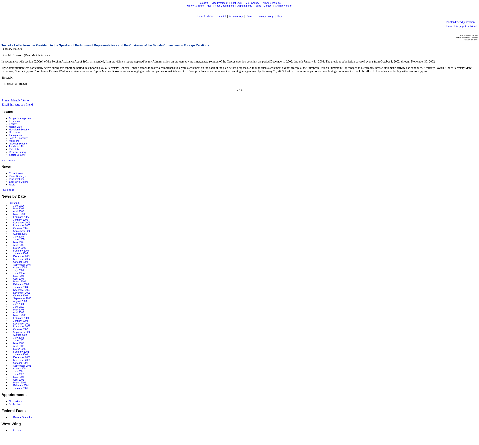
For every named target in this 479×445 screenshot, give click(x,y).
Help (279, 16)
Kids (209, 5)
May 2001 (18, 377)
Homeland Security (19, 129)
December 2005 (21, 222)
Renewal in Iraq (17, 152)
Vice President (220, 2)
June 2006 (19, 205)
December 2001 (21, 357)
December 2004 (21, 256)
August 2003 (20, 301)
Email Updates (205, 16)
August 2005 (20, 233)
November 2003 (21, 292)
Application (15, 404)
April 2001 (18, 379)
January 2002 (20, 354)
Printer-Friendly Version (460, 22)
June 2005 (19, 239)
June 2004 (19, 273)
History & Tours (195, 5)
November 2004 (21, 259)
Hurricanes (15, 132)
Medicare (14, 140)
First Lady (236, 2)
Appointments (244, 5)
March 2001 (19, 382)
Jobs (258, 5)
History (17, 430)
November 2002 (21, 326)
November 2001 (21, 360)
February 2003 (21, 318)
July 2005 (18, 236)
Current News (16, 173)
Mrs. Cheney (252, 2)
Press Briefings (17, 176)
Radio (12, 184)
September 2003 (22, 298)
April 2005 (18, 245)
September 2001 (22, 365)
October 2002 (20, 329)
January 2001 (20, 388)
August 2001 (20, 368)
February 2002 (21, 351)
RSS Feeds (7, 189)
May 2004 (18, 276)
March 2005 (19, 247)
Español (221, 16)
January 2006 (20, 219)
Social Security (17, 154)
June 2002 (19, 340)
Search (250, 16)
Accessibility (236, 16)
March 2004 (19, 281)
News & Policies (272, 2)
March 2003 (19, 315)
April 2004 (18, 278)
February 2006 (21, 217)
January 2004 (20, 287)
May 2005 (18, 242)
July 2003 (18, 304)
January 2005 (20, 253)
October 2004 (20, 261)
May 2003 (18, 309)
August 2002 (20, 334)
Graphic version (283, 5)
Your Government (224, 5)
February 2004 (21, 284)
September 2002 (22, 332)
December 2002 (21, 323)
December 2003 (21, 290)
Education (14, 121)
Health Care (15, 126)
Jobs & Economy (18, 138)
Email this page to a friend (461, 26)
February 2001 (21, 385)
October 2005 (20, 228)
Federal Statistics (22, 417)
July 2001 (18, 371)
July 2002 (18, 337)
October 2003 (20, 295)
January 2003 (20, 320)
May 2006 (18, 208)
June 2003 (19, 306)
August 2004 (20, 267)
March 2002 (19, 349)
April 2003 (18, 312)
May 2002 (18, 343)
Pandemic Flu (16, 146)
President (203, 2)
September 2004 (22, 264)
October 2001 (20, 363)
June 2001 (19, 374)
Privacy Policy (265, 16)
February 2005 (21, 250)
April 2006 (18, 211)
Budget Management (20, 118)
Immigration (15, 135)
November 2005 (21, 225)
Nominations (15, 401)
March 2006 (19, 214)
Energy (13, 124)
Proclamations (17, 179)
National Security (18, 143)
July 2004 (18, 270)
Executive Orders (18, 181)
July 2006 (14, 203)
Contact (268, 5)
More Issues (8, 160)
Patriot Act (14, 149)
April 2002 (18, 346)
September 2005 (22, 231)
